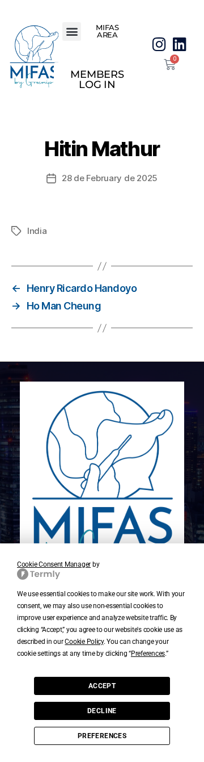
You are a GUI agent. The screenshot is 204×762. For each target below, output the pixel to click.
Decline (102, 711)
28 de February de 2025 (110, 178)
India (37, 230)
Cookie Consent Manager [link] (54, 564)
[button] (71, 31)
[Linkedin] (179, 44)
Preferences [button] (148, 654)
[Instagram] (159, 44)
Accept (102, 686)
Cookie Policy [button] (84, 642)
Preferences (102, 736)
